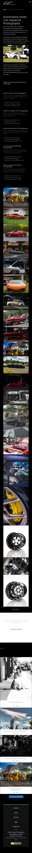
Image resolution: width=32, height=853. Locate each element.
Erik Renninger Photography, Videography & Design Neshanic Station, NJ (16, 833)
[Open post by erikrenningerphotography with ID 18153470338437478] (16, 746)
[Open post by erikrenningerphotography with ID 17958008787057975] (16, 678)
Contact (16, 817)
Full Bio (16, 830)
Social (16, 813)
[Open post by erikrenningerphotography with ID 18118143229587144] (16, 775)
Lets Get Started (16, 629)
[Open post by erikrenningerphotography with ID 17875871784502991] (16, 718)
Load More (15, 609)
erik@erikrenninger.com (13, 838)
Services (16, 808)
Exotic (23, 17)
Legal (16, 822)
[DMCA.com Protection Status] (16, 844)
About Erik (16, 826)
